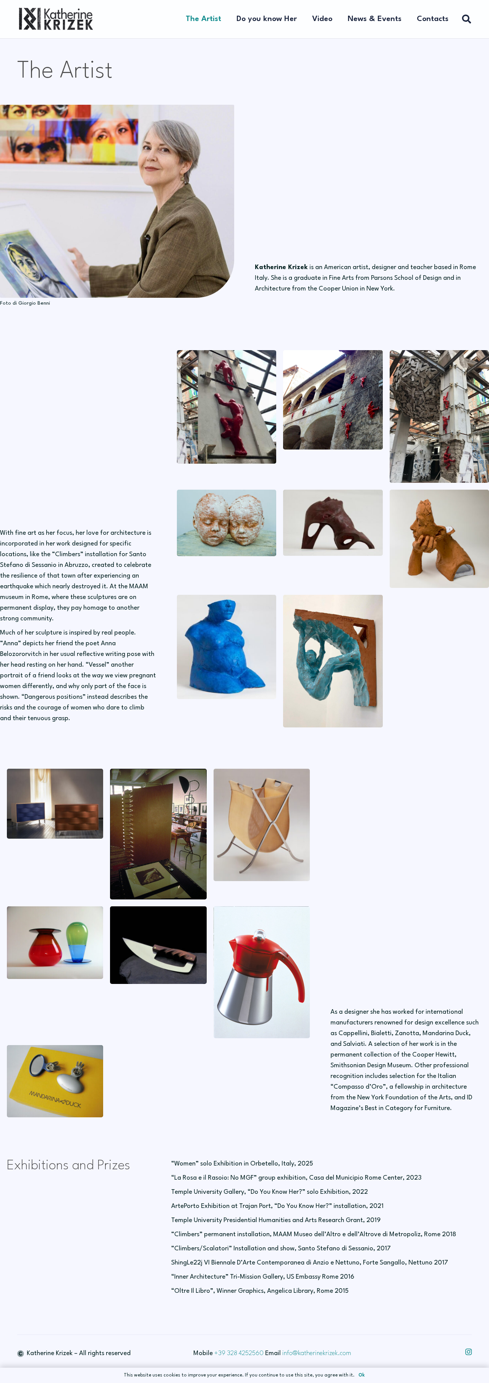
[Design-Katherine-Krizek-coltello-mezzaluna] (158, 945)
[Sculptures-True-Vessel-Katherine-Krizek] (226, 647)
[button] (302, 19)
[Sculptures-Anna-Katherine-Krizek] (439, 539)
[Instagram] (468, 1352)
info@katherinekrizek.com (316, 1353)
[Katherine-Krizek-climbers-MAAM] (226, 407)
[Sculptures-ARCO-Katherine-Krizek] (332, 523)
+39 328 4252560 (239, 1353)
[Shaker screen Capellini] (158, 834)
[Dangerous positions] (332, 661)
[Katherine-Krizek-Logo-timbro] (55, 19)
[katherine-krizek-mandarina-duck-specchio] (55, 1081)
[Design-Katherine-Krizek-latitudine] (55, 942)
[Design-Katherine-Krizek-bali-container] (262, 825)
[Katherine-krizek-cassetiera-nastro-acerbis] (55, 804)
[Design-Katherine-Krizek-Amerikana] (262, 972)
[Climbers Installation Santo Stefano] (332, 400)
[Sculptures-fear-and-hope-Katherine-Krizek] (226, 523)
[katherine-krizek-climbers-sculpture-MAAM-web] (439, 416)
